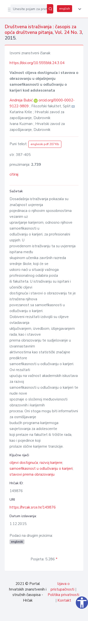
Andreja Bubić (22, 100)
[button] (78, 9)
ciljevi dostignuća (24, 462)
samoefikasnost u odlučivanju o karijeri (41, 468)
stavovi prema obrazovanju (32, 474)
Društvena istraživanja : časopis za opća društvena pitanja (40, 30)
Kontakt (64, 600)
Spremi (47, 614)
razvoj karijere (51, 462)
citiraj (14, 174)
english (64, 9)
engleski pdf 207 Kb (45, 144)
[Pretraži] (50, 9)
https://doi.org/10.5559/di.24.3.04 (37, 62)
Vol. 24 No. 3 (68, 32)
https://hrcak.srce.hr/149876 (33, 507)
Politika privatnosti (63, 594)
